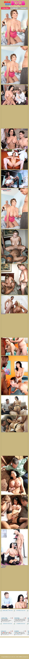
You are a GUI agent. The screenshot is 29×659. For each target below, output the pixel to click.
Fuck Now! (23, 8)
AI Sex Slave (5, 8)
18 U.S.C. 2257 (15, 656)
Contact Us (25, 656)
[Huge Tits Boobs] (14, 3)
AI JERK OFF (14, 8)
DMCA (20, 656)
